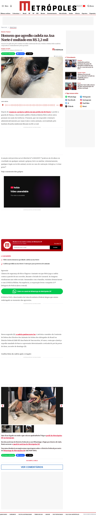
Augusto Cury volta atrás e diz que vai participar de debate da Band (86, 86)
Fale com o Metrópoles (72, 514)
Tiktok (70, 106)
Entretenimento (52, 13)
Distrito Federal (13, 27)
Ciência (77, 13)
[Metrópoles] (48, 6)
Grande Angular (82, 72)
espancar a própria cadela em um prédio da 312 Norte (30, 112)
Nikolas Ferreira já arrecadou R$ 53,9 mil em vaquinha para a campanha (86, 76)
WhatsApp (72, 97)
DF (29, 13)
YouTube (86, 103)
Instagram (87, 100)
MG (37, 13)
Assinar (55, 247)
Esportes (84, 13)
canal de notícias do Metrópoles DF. (26, 444)
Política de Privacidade (25, 514)
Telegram (87, 97)
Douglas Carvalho (5, 48)
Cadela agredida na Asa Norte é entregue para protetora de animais (26, 264)
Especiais (92, 13)
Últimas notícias (5, 13)
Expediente (13, 514)
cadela (35, 460)
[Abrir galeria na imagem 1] (32, 405)
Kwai (85, 106)
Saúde (71, 13)
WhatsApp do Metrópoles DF (14, 451)
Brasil (24, 13)
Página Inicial (4, 27)
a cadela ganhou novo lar (26, 334)
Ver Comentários (32, 467)
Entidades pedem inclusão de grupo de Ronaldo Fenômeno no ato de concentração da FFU (85, 65)
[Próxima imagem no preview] (61, 405)
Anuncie (47, 514)
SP (33, 13)
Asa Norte (29, 460)
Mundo (43, 13)
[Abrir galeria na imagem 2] (18, 429)
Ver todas (56, 243)
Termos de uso (38, 514)
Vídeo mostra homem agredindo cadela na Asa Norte (21, 260)
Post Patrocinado (58, 514)
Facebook (71, 100)
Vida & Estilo (63, 13)
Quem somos (3, 514)
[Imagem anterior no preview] (2, 405)
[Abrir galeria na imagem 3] (29, 429)
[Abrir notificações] (10, 6)
